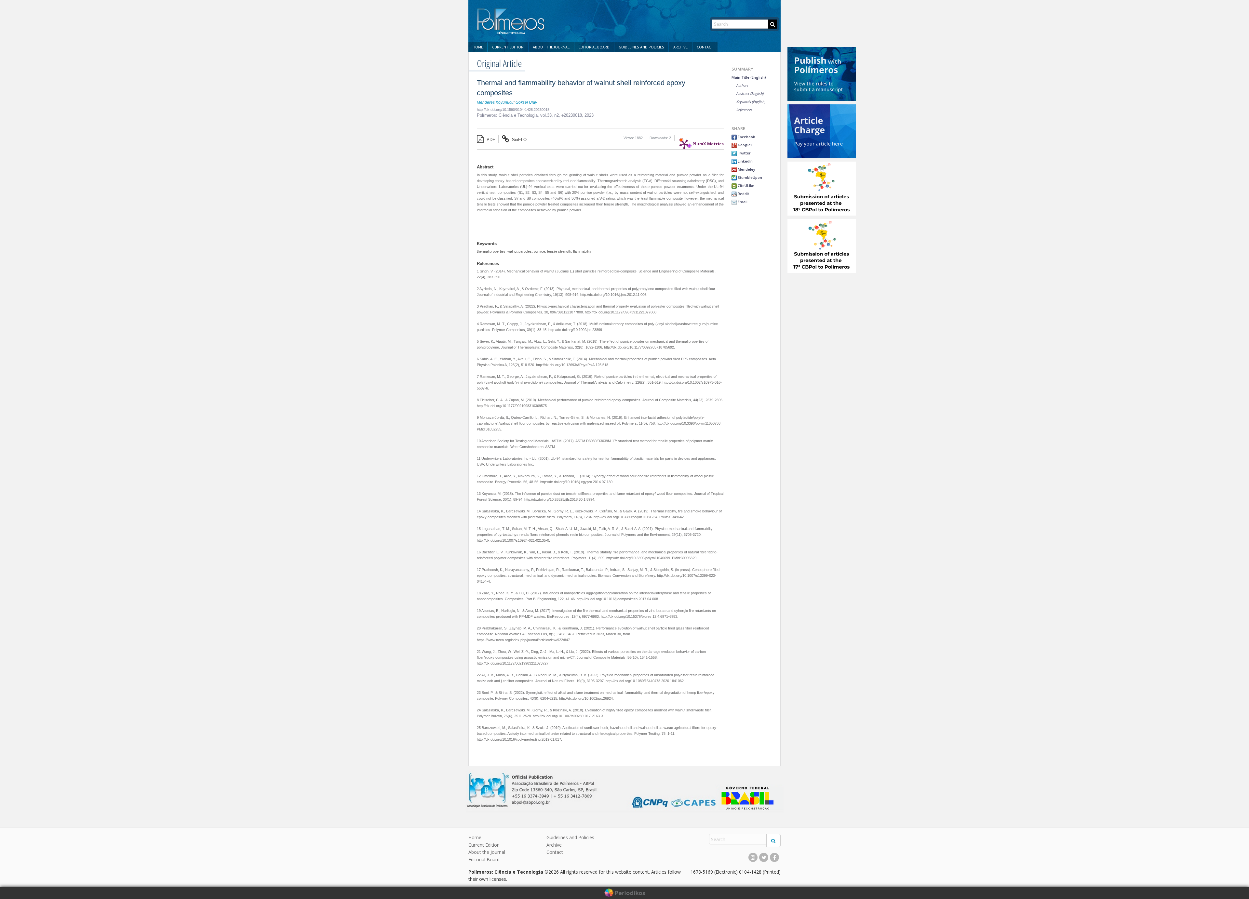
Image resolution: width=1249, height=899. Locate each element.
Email (742, 201)
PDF (490, 139)
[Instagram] (753, 857)
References (744, 109)
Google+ (745, 144)
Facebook (746, 136)
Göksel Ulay (526, 102)
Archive (680, 47)
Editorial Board (594, 47)
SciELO (519, 139)
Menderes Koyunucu (495, 102)
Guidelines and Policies (641, 47)
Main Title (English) (749, 77)
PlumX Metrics (708, 142)
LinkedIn (745, 161)
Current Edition (508, 47)
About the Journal (551, 47)
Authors (742, 85)
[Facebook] (774, 857)
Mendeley (746, 169)
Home (478, 47)
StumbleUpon (749, 177)
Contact (705, 47)
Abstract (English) (750, 93)
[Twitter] (763, 857)
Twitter (744, 153)
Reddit (743, 193)
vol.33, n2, (550, 115)
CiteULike (745, 185)
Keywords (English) (750, 101)
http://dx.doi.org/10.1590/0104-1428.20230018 (513, 110)
